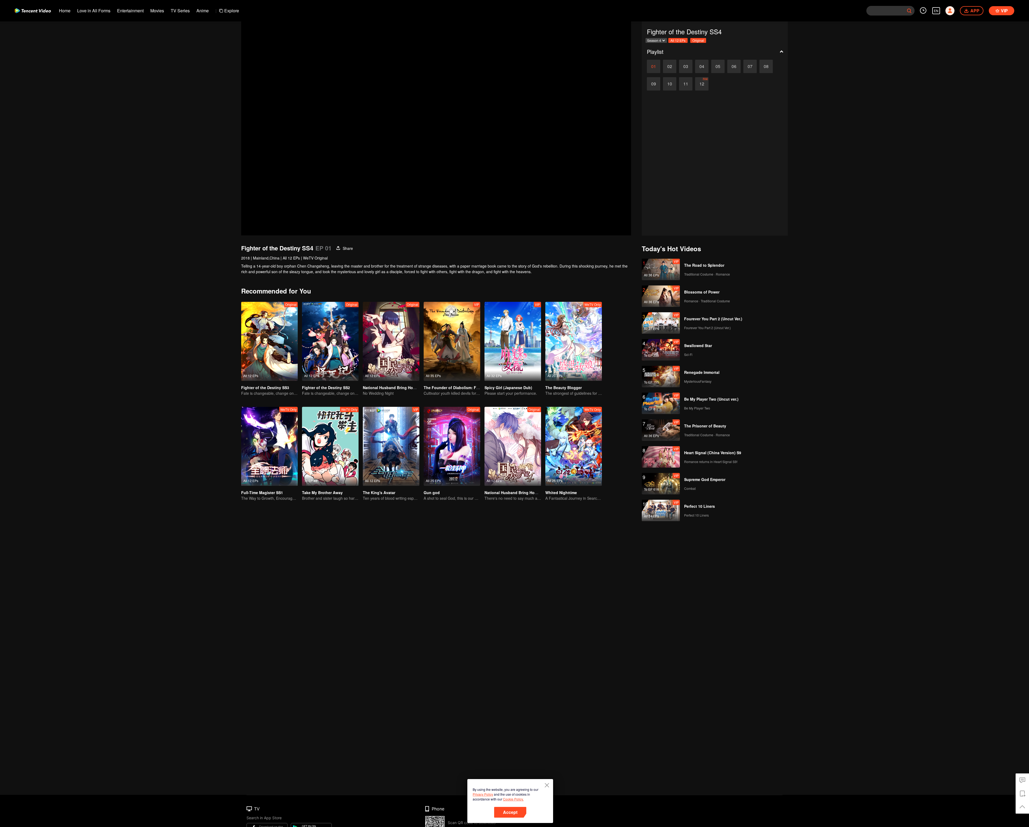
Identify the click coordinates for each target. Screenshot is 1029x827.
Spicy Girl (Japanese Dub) (508, 387)
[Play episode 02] (669, 66)
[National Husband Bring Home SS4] (512, 446)
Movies (157, 10)
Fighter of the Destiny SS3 (265, 387)
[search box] (909, 10)
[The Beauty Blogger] (573, 341)
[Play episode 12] (702, 84)
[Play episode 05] (718, 66)
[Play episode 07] (750, 66)
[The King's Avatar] (391, 446)
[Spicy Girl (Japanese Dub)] (512, 341)
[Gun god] (452, 446)
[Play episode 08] (766, 66)
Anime (202, 10)
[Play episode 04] (702, 66)
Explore (231, 10)
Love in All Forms (93, 10)
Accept (510, 812)
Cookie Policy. (513, 799)
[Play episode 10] (669, 84)
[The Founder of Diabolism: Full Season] (452, 341)
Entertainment (130, 10)
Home (64, 10)
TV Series (180, 10)
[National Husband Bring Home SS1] (391, 341)
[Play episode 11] (685, 84)
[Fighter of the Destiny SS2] (330, 341)
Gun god (432, 492)
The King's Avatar (379, 492)
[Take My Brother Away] (330, 446)
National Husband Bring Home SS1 (394, 387)
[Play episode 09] (653, 84)
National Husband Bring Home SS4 (516, 492)
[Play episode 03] (685, 66)
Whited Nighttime (561, 492)
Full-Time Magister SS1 (262, 492)
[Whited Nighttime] (573, 446)
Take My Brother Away (322, 492)
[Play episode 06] (734, 66)
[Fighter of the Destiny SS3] (269, 341)
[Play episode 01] (653, 66)
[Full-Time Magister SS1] (269, 446)
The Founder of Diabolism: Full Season (459, 387)
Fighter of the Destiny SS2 (326, 387)
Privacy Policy (483, 794)
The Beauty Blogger (563, 387)
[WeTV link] (33, 10)
